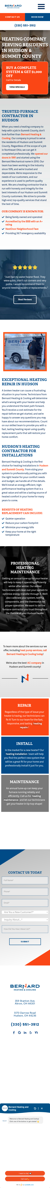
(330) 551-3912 (25, 25)
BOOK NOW (37, 17)
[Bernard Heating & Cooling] (11, 6)
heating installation (16, 754)
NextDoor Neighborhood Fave (21, 228)
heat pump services (31, 650)
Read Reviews (25, 299)
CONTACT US (12, 17)
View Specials (17, 87)
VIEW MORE (25, 1072)
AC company (34, 662)
